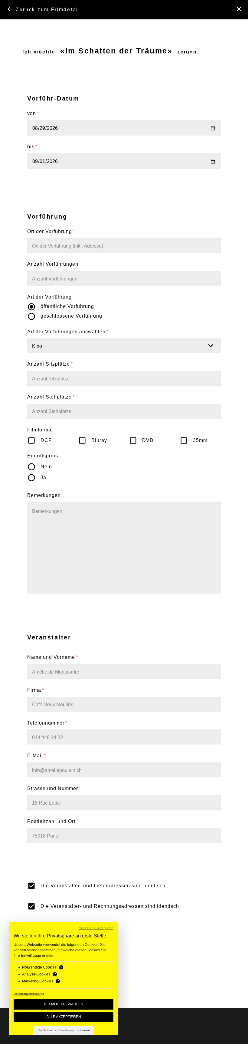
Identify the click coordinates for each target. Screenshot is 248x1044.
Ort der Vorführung (51, 231)
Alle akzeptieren (63, 1017)
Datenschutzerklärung (29, 993)
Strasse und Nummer (54, 788)
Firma (35, 690)
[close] (239, 9)
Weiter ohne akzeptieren (96, 928)
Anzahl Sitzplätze (50, 364)
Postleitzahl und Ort (52, 821)
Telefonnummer (47, 722)
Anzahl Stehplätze (51, 396)
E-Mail (36, 755)
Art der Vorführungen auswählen (68, 331)
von (33, 113)
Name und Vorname (52, 657)
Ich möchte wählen (63, 1004)
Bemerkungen (44, 495)
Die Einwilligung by (64, 1030)
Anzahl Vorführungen (52, 264)
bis (32, 146)
